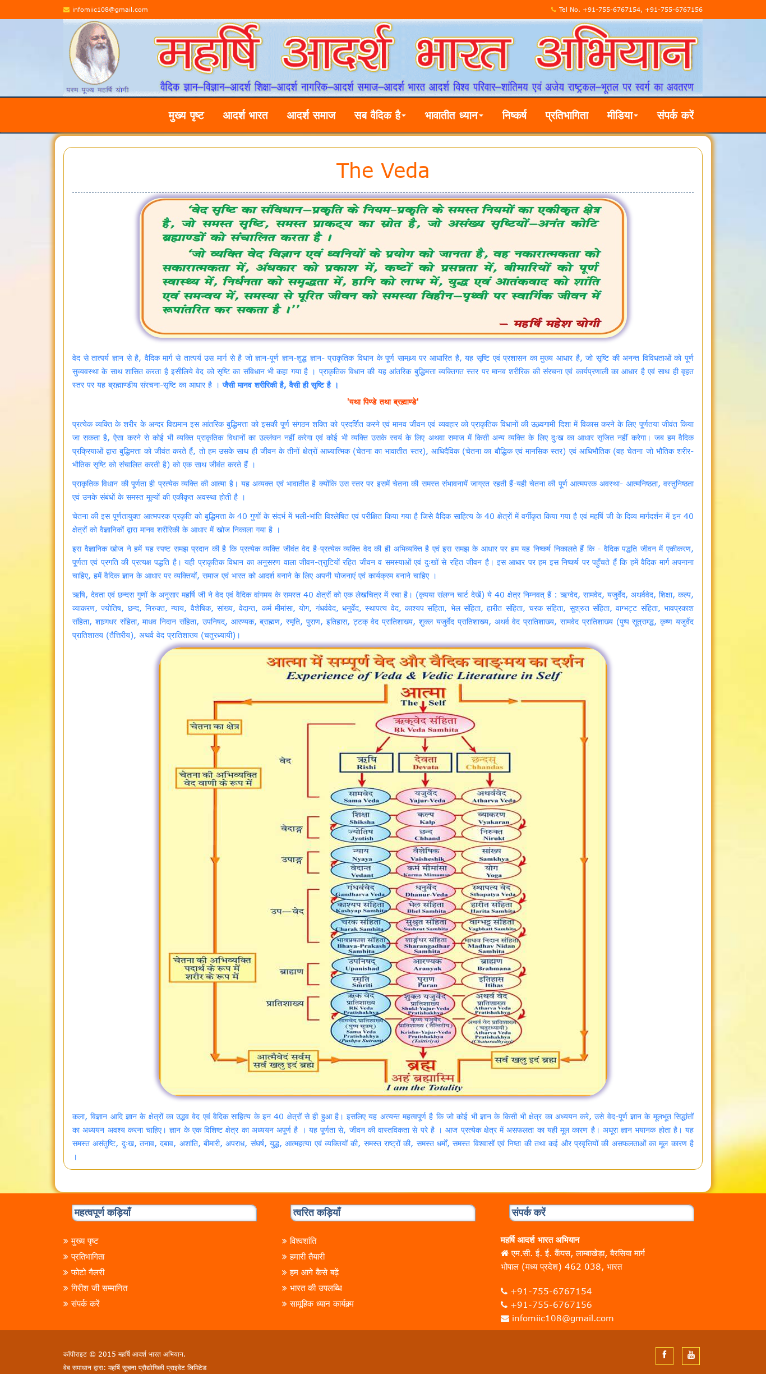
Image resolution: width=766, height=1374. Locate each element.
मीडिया (620, 114)
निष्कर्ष (514, 114)
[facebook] (664, 1354)
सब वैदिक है (377, 114)
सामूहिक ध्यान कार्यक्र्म (322, 1303)
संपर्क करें (675, 114)
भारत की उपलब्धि (316, 1288)
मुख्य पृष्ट (186, 114)
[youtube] (691, 1354)
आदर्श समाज (311, 114)
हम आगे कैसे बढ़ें (314, 1272)
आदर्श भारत (245, 114)
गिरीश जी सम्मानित (99, 1288)
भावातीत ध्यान (451, 114)
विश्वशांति (303, 1240)
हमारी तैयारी (307, 1256)
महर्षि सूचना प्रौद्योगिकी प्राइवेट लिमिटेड (157, 1367)
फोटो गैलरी (87, 1272)
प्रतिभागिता (567, 114)
